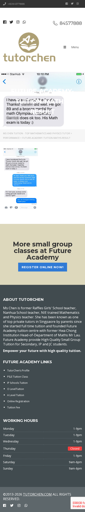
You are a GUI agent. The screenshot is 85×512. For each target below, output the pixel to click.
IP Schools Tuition (17, 383)
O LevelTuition (15, 389)
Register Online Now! (43, 267)
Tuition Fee (13, 407)
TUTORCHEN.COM (37, 494)
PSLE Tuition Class (17, 376)
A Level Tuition (15, 395)
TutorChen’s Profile (18, 370)
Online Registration (18, 401)
